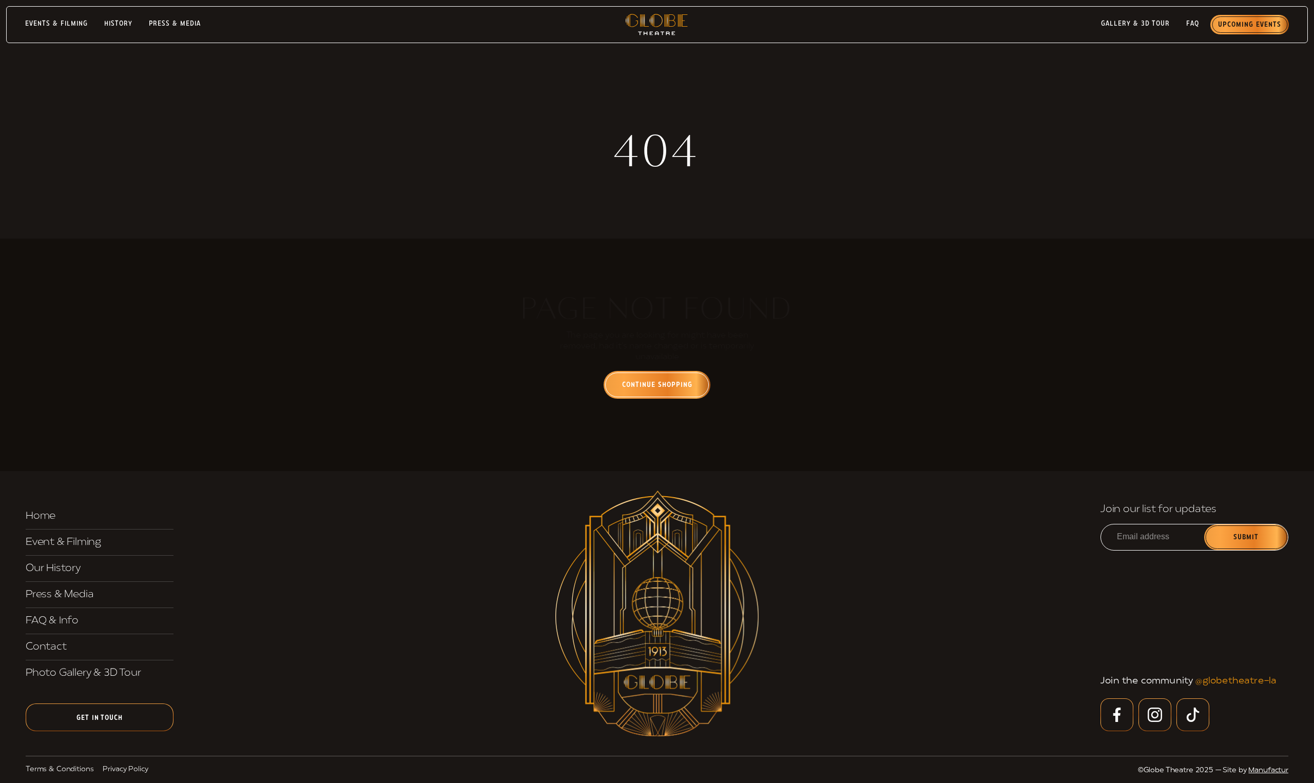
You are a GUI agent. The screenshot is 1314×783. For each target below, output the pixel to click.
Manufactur (1268, 770)
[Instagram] (1154, 714)
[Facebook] (1116, 714)
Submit (1246, 537)
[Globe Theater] (657, 613)
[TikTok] (1192, 714)
